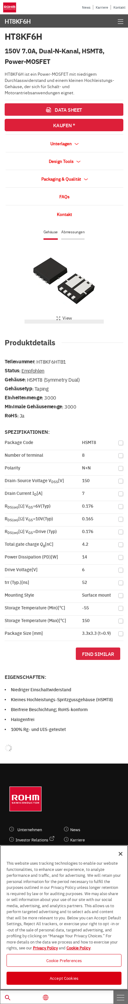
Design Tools (62, 161)
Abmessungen (73, 232)
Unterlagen (61, 143)
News (86, 7)
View (67, 318)
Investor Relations (32, 839)
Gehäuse (50, 232)
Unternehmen (29, 829)
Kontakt (119, 7)
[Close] (120, 854)
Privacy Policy (45, 947)
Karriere (102, 7)
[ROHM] (10, 7)
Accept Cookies (64, 978)
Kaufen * (64, 125)
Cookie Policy (78, 947)
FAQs (64, 196)
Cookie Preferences (64, 960)
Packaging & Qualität (61, 179)
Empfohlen (32, 370)
